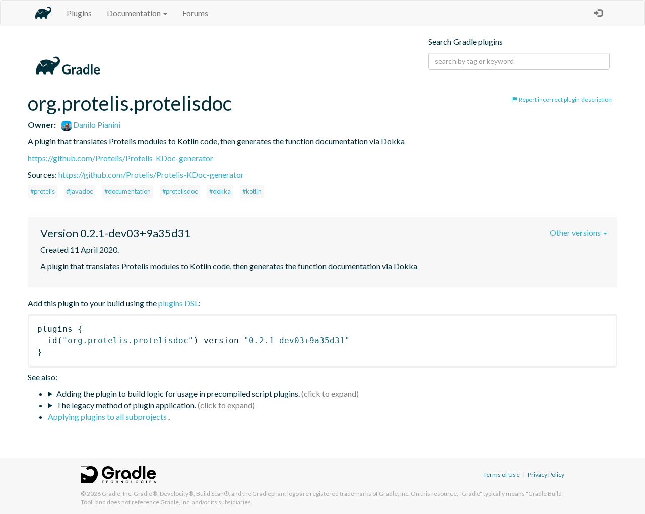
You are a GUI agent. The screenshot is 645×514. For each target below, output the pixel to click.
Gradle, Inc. (117, 493)
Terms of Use (501, 474)
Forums (195, 13)
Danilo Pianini (96, 124)
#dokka (220, 191)
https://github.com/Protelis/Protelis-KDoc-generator (120, 158)
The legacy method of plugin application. (126, 405)
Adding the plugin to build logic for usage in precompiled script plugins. (178, 393)
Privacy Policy (546, 474)
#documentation (127, 191)
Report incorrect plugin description (565, 99)
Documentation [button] (134, 13)
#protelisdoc (180, 191)
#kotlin (252, 191)
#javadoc (80, 191)
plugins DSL (178, 303)
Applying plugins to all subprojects (108, 416)
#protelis (42, 191)
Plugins (79, 13)
